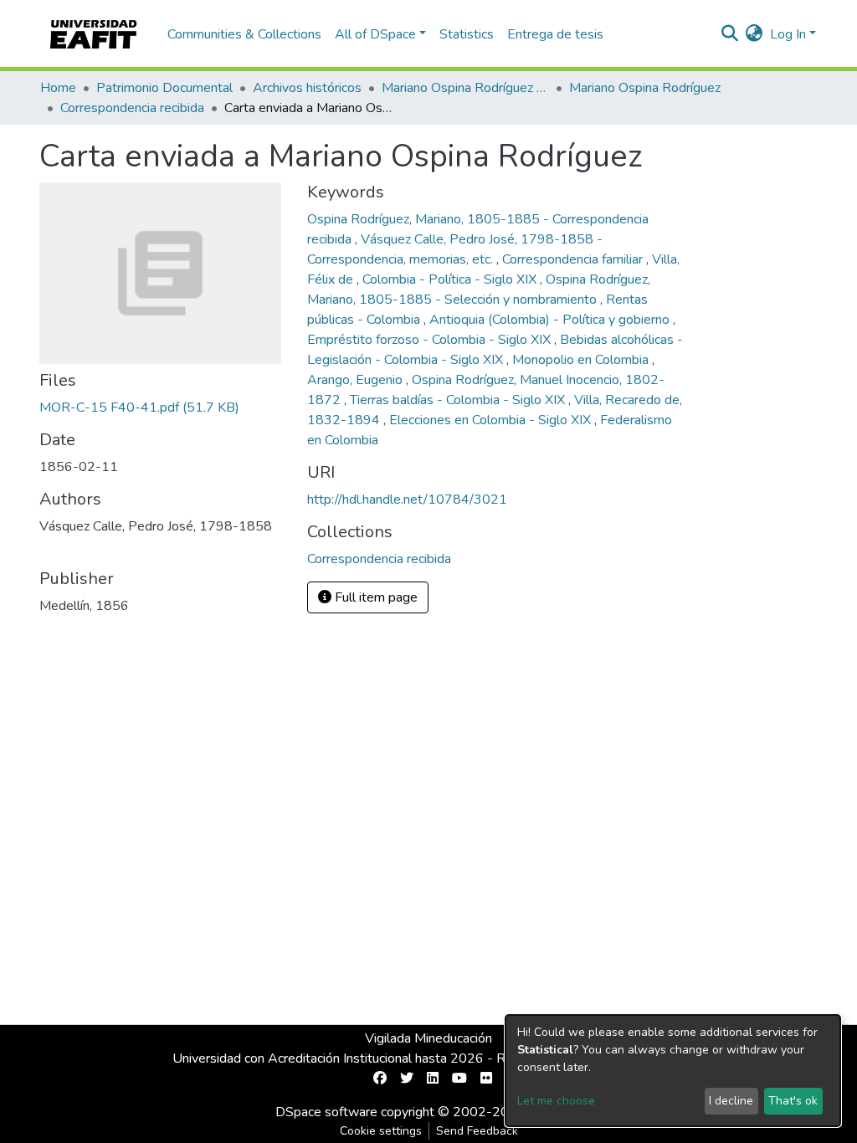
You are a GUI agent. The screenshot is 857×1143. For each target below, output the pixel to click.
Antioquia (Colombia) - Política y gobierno (551, 319)
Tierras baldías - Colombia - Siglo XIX (459, 400)
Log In (788, 34)
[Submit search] (730, 34)
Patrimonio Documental (164, 88)
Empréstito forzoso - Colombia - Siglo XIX (430, 340)
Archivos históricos (307, 88)
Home (58, 88)
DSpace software (326, 1112)
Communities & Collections (244, 34)
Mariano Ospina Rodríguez (645, 88)
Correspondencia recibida (132, 108)
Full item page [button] (374, 597)
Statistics (466, 34)
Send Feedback (477, 1131)
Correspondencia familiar (574, 259)
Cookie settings (381, 1131)
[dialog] (672, 1070)
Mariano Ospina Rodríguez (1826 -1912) (465, 88)
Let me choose (556, 1101)
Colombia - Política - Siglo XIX (451, 279)
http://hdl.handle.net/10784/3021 (407, 499)
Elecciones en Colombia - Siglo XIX (491, 420)
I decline (731, 1101)
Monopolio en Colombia (582, 360)
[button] (754, 34)
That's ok (793, 1101)
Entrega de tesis (555, 34)
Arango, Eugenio (356, 380)
